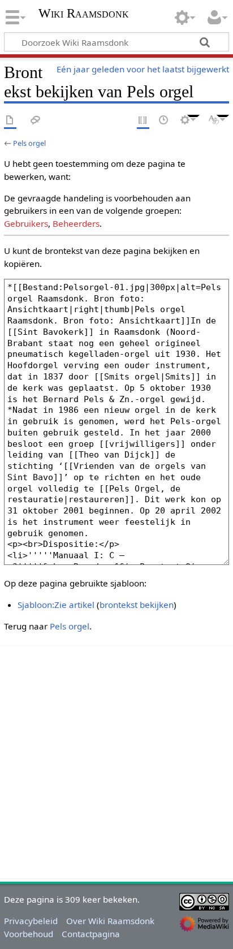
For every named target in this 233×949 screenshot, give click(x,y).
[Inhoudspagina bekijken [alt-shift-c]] (10, 120)
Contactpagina (91, 933)
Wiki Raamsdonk (83, 14)
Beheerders (76, 223)
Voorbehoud (28, 933)
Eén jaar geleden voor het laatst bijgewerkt (143, 69)
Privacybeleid (31, 920)
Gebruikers (26, 223)
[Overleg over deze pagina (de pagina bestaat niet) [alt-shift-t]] (35, 120)
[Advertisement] (116, 761)
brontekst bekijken (137, 604)
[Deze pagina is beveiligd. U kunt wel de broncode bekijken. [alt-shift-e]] (143, 120)
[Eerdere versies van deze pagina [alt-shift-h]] (164, 120)
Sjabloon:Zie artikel (56, 604)
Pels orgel (29, 143)
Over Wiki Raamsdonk (110, 920)
